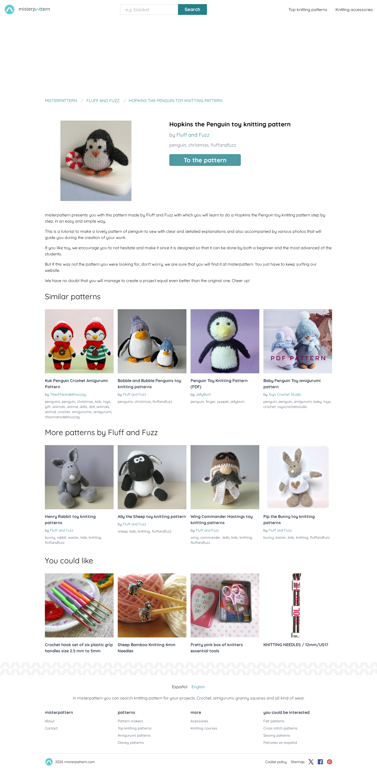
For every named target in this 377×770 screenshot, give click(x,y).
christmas (198, 145)
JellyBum (203, 394)
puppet (223, 401)
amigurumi (102, 411)
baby (317, 401)
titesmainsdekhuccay (62, 417)
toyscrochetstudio (292, 406)
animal (72, 406)
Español (179, 686)
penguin (177, 145)
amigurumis (82, 411)
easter (73, 537)
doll (92, 406)
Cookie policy (276, 761)
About (50, 721)
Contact (51, 728)
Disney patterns (131, 742)
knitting (95, 537)
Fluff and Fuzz (193, 135)
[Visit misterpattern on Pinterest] (329, 761)
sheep (123, 531)
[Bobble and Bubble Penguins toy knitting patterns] (152, 341)
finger (210, 401)
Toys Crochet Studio (285, 394)
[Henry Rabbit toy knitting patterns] (79, 477)
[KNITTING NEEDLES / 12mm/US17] (297, 605)
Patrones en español (280, 742)
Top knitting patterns (308, 9)
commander (210, 537)
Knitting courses (204, 728)
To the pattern (205, 160)
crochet (64, 411)
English (198, 686)
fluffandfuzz (223, 145)
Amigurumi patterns (134, 735)
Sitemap (297, 761)
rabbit (61, 537)
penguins (52, 401)
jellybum (238, 401)
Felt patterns (273, 721)
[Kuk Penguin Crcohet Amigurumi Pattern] (79, 341)
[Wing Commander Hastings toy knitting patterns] (225, 477)
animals (58, 406)
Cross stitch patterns (280, 728)
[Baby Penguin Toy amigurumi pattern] (297, 341)
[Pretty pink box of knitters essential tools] (225, 605)
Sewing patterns (276, 735)
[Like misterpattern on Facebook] (320, 761)
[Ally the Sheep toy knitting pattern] (152, 477)
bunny (50, 537)
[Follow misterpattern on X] (311, 761)
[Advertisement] (188, 57)
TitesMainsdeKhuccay (68, 394)
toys (106, 401)
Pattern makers (130, 721)
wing (195, 537)
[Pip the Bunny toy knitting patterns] (297, 477)
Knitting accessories (354, 9)
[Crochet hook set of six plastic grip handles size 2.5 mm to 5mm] (79, 605)
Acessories (199, 721)
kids (98, 401)
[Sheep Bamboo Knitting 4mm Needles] (152, 605)
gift (48, 406)
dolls (83, 406)
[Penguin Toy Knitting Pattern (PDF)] (225, 341)
